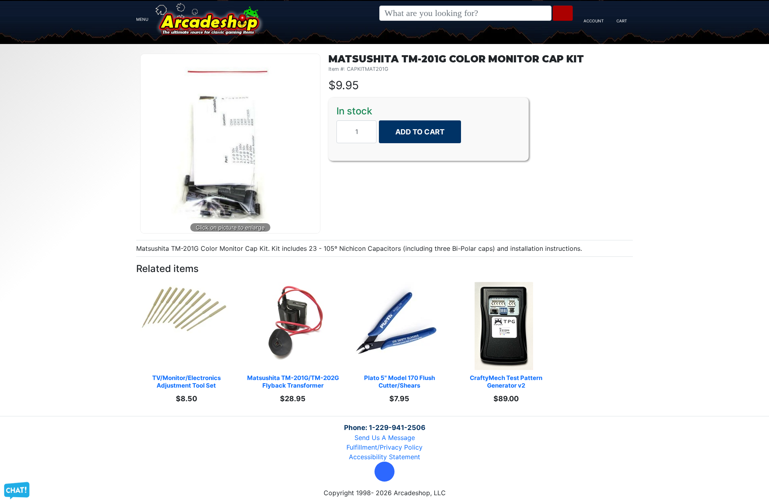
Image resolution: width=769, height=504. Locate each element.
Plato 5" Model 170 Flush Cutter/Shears (400, 381)
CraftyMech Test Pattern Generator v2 (507, 381)
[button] (384, 472)
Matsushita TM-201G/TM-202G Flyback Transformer (293, 381)
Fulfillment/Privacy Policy (384, 447)
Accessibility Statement (384, 457)
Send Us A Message (384, 438)
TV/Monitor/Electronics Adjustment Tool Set (187, 381)
